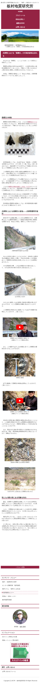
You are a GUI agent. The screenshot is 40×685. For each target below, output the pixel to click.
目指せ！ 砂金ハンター (9, 596)
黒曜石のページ (32, 122)
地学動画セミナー (21, 45)
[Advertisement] (20, 96)
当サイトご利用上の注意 (9, 637)
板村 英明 (23, 626)
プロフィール (20, 15)
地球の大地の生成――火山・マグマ (19, 186)
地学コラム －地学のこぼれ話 (11, 589)
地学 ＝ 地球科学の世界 (9, 582)
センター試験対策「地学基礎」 (11, 585)
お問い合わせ (20, 27)
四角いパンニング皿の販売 (10, 640)
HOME (20, 11)
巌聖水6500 (20, 23)
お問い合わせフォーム (9, 671)
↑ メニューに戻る (20, 567)
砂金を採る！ (20, 19)
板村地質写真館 (7, 600)
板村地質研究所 (20, 5)
